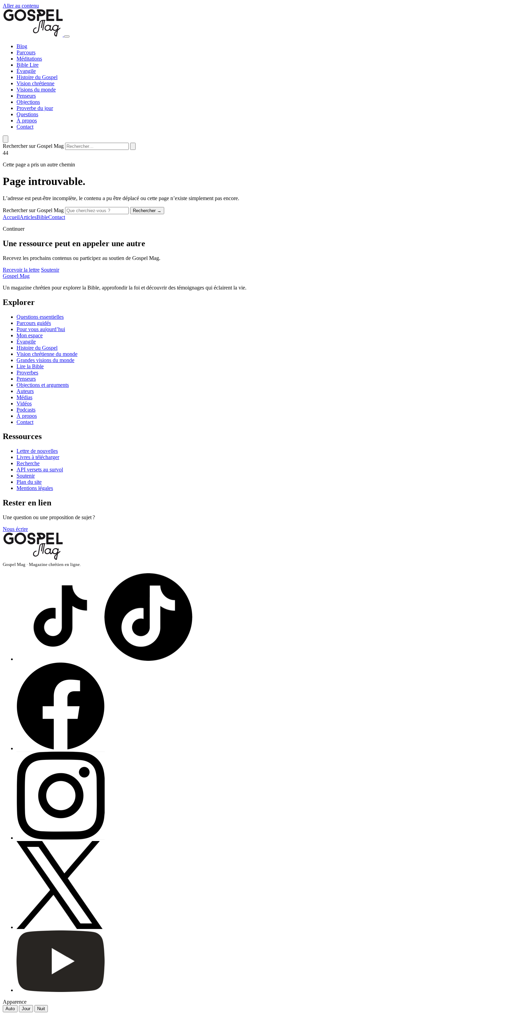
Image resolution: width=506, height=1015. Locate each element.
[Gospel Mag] (33, 34)
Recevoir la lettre (21, 270)
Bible (23, 65)
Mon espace (30, 335)
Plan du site (29, 482)
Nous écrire (15, 529)
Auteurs (25, 391)
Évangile (26, 71)
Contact (25, 127)
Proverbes (27, 372)
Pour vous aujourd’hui (41, 329)
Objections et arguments (43, 385)
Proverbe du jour (35, 108)
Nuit (41, 1008)
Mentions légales (35, 488)
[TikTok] (104, 659)
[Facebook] (105, 748)
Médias (24, 397)
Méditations (29, 59)
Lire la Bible (30, 366)
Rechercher (147, 210)
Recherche (28, 463)
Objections (28, 102)
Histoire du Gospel (37, 77)
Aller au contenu (21, 6)
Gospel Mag (16, 276)
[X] (103, 927)
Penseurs (26, 96)
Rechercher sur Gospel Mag (33, 146)
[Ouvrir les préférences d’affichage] (5, 139)
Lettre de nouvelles (37, 451)
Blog (22, 46)
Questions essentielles (40, 317)
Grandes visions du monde (45, 360)
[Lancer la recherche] (133, 146)
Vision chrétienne (35, 83)
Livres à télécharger (38, 457)
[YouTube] (105, 990)
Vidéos (24, 403)
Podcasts (26, 410)
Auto (10, 1008)
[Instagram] (105, 838)
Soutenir (50, 270)
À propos (27, 120)
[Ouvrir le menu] (67, 36)
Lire (34, 65)
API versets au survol (40, 469)
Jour (26, 1008)
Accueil (11, 217)
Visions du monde (36, 89)
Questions (27, 114)
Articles (28, 217)
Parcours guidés (34, 323)
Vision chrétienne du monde (47, 354)
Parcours (26, 52)
